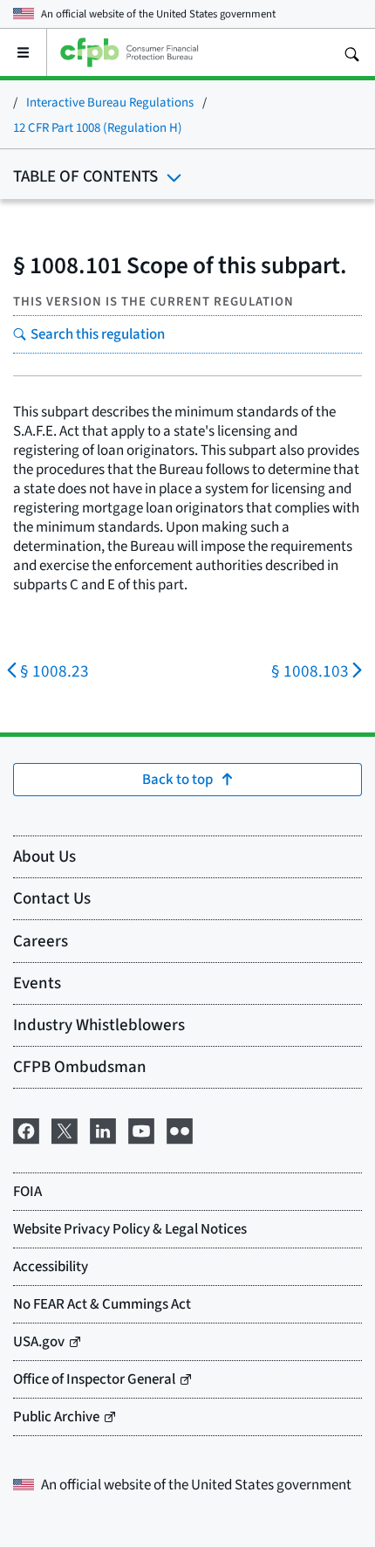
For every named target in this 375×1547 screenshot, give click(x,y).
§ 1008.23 (54, 671)
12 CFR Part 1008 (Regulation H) (97, 127)
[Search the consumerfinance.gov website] (351, 52)
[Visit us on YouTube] (141, 1128)
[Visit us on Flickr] (180, 1128)
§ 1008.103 (310, 671)
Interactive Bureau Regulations (110, 101)
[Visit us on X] (64, 1128)
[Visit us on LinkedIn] (103, 1128)
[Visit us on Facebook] (26, 1128)
